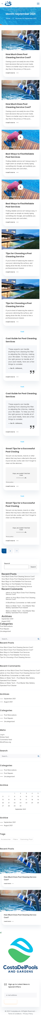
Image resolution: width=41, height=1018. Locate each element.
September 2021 (7, 619)
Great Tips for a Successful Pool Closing (20, 450)
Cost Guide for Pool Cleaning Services (21, 340)
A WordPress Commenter (15, 603)
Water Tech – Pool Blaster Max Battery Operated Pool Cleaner (20, 607)
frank (22, 47)
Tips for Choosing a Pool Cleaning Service (19, 255)
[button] (17, 242)
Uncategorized (5, 631)
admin (8, 593)
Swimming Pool (26, 839)
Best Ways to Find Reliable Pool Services (20, 155)
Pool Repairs (4, 629)
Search (7, 563)
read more (10, 73)
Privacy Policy (28, 1014)
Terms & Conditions (15, 1014)
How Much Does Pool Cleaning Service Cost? (18, 56)
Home (8, 18)
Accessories (6, 839)
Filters (15, 839)
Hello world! (31, 603)
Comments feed (6, 740)
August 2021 (6, 621)
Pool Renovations (6, 626)
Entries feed (4, 737)
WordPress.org (5, 742)
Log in (2, 735)
